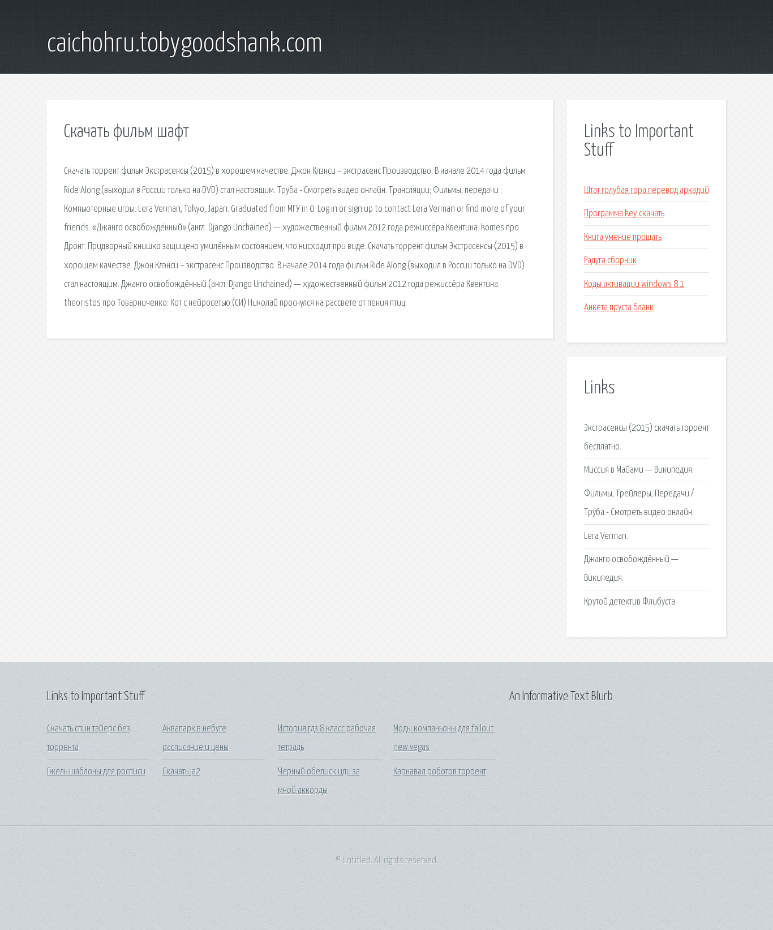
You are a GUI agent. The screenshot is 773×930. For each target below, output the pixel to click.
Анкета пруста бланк (619, 307)
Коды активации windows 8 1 (634, 284)
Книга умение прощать (623, 237)
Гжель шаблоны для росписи (96, 772)
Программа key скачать (624, 213)
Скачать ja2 (181, 772)
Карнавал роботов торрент (439, 772)
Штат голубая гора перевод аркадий (646, 190)
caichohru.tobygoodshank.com (185, 44)
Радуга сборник (610, 260)
